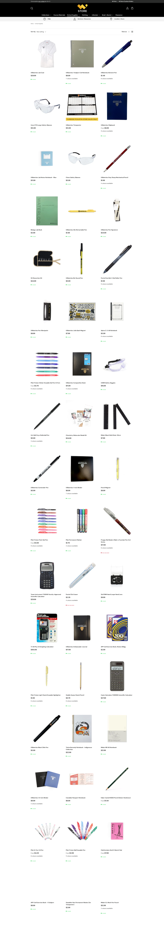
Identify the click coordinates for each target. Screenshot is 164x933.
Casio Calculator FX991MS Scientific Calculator (116, 695)
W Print (114, 1)
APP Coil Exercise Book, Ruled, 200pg (113, 647)
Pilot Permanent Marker (74, 540)
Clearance (118, 15)
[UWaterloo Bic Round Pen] (82, 259)
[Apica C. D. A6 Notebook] (117, 311)
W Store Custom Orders (126, 1)
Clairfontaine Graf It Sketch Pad (111, 850)
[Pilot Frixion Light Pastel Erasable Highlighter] (47, 676)
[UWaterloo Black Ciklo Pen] (47, 728)
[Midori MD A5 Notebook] (117, 728)
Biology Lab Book (36, 230)
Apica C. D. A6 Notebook (109, 330)
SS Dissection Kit (36, 278)
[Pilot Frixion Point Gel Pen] (47, 521)
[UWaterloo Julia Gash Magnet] (82, 311)
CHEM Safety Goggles (108, 383)
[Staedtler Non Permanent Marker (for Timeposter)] (82, 883)
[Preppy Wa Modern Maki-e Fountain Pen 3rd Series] (117, 521)
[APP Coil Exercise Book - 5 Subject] (47, 883)
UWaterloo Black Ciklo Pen (39, 747)
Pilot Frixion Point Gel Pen (39, 540)
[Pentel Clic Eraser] (82, 575)
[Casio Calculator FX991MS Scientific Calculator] (117, 676)
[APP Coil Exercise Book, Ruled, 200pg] (117, 628)
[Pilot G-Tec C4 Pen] (47, 831)
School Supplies (72, 15)
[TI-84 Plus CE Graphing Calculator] (47, 628)
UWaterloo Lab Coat (37, 73)
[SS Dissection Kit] (47, 259)
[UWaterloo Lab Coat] (47, 54)
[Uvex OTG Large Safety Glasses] (47, 106)
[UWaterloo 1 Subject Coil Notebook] (82, 54)
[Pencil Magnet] (117, 468)
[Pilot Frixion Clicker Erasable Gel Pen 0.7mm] (47, 364)
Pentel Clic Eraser (72, 594)
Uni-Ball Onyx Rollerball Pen (40, 435)
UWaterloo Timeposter (73, 125)
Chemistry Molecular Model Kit (76, 435)
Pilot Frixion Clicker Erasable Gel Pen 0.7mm (45, 383)
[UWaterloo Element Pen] (117, 54)
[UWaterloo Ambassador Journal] (82, 628)
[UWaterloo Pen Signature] (117, 211)
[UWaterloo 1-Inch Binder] (82, 468)
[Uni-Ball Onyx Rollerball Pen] (47, 416)
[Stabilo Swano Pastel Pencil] (82, 676)
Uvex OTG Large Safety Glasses (41, 125)
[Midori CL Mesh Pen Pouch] (117, 883)
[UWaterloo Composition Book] (82, 364)
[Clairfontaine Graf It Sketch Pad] (117, 831)
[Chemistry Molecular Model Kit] (82, 416)
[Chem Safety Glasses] (82, 158)
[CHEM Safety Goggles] (117, 364)
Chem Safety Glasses (73, 177)
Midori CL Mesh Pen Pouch (110, 902)
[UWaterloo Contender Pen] (47, 468)
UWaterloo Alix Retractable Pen (76, 230)
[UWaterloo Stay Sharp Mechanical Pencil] (117, 158)
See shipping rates (53, 1)
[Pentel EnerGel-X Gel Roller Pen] (117, 259)
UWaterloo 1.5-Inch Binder (39, 798)
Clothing (85, 15)
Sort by (33, 32)
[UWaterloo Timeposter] (82, 106)
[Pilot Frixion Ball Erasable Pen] (82, 831)
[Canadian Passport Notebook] (82, 779)
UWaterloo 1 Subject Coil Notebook (77, 73)
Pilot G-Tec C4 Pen (37, 850)
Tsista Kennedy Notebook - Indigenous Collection (79, 748)
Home (32, 23)
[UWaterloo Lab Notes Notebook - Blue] (47, 158)
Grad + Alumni (106, 15)
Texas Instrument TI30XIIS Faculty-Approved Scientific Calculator (46, 595)
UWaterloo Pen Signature (109, 230)
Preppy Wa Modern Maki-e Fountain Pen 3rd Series (115, 541)
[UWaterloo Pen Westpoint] (47, 311)
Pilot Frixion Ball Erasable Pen (75, 850)
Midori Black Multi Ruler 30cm (111, 435)
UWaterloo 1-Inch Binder (74, 488)
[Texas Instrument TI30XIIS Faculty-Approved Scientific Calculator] (47, 575)
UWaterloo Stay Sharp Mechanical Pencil (114, 177)
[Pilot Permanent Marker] (82, 521)
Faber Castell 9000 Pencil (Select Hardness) (116, 798)
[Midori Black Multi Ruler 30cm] (117, 416)
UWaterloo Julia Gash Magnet (76, 330)
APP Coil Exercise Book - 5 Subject (42, 902)
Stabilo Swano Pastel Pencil (75, 695)
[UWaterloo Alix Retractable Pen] (82, 211)
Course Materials (59, 15)
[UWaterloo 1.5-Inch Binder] (47, 779)
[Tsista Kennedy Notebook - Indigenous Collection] (82, 728)
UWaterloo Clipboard (108, 125)
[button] (132, 8)
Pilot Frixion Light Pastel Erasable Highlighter (46, 695)
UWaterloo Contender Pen (39, 488)
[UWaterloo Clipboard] (117, 106)
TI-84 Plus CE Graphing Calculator (42, 647)
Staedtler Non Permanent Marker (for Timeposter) (78, 904)
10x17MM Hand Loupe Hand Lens (111, 594)
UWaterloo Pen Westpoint (39, 330)
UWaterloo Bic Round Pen (74, 278)
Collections (45, 15)
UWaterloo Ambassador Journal (76, 647)
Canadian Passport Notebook (75, 798)
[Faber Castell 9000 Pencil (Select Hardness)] (117, 779)
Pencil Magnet (105, 488)
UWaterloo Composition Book (76, 383)
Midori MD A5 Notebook (109, 747)
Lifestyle (95, 15)
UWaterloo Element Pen (109, 73)
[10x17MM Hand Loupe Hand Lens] (117, 575)
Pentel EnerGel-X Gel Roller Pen (111, 278)
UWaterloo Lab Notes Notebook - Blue (43, 177)
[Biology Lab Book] (47, 211)
